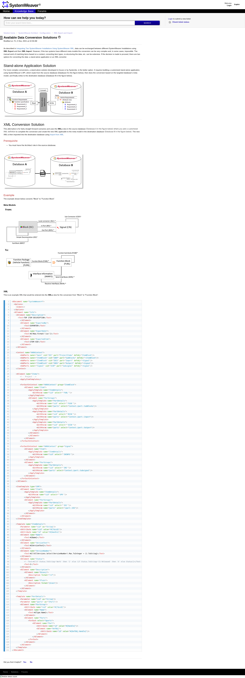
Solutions (14, 672)
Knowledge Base (24, 11)
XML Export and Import (63, 33)
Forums (42, 11)
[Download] (68, 325)
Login (170, 19)
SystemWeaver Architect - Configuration (34, 33)
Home (6, 11)
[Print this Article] (59, 37)
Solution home (10, 33)
